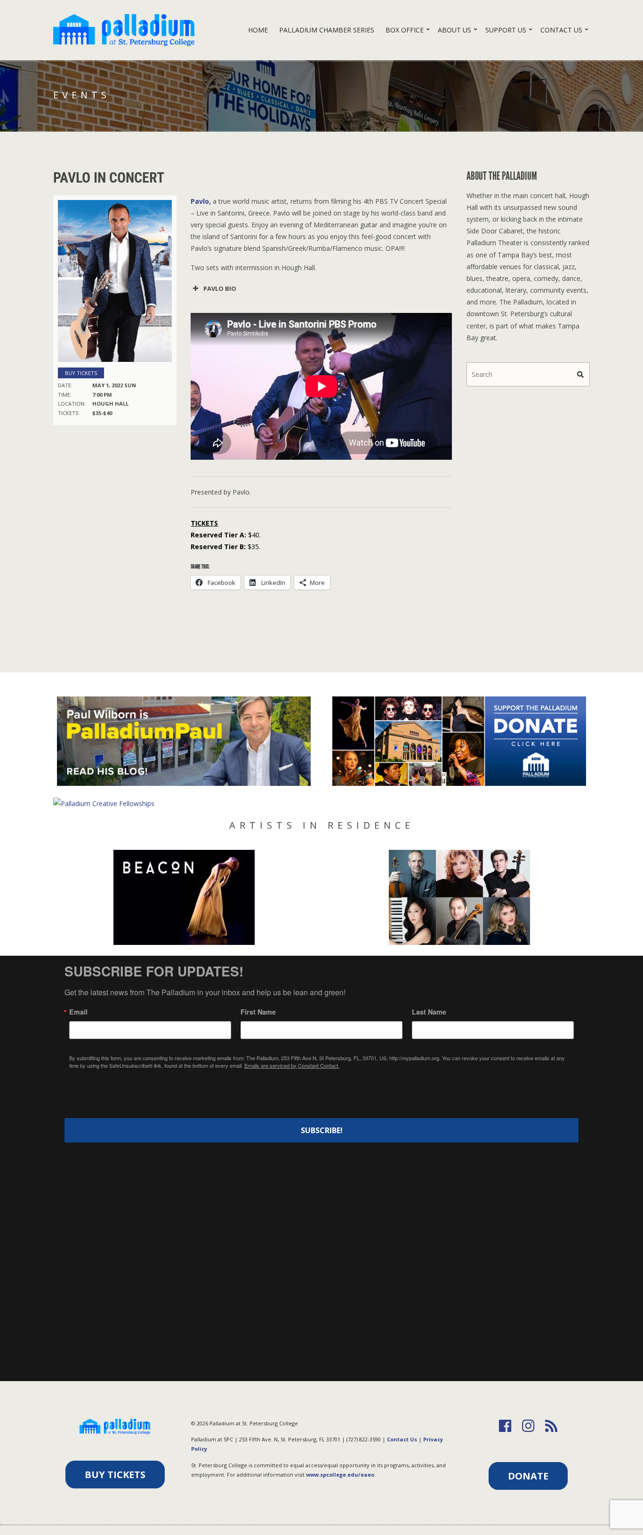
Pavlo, (201, 201)
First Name (258, 1011)
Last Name (429, 1011)
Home (258, 29)
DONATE (528, 1476)
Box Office (405, 29)
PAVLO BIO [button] (219, 288)
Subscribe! (322, 1130)
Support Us (505, 29)
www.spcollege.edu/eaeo (340, 1474)
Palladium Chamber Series (326, 29)
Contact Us (561, 29)
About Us (454, 29)
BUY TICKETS (115, 1474)
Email (78, 1011)
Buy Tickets (81, 372)
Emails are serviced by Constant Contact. (291, 1065)
